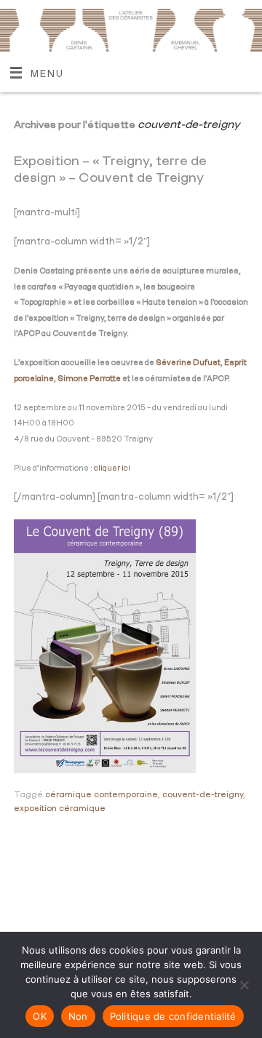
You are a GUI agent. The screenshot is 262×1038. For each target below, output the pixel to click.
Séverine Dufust (188, 362)
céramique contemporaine (101, 794)
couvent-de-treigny (202, 794)
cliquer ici (112, 468)
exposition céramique (60, 808)
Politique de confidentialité (173, 1016)
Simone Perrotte (89, 378)
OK (40, 1016)
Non (78, 1016)
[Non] (244, 985)
